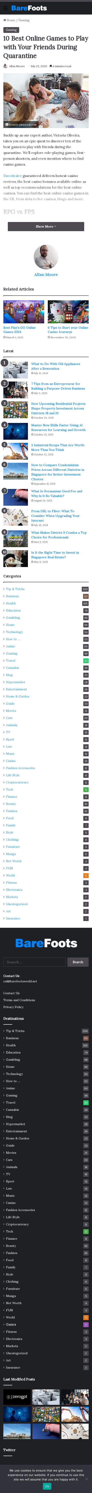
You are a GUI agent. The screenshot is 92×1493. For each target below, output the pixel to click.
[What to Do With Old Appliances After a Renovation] (15, 370)
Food (9, 818)
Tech (9, 789)
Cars (9, 718)
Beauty (11, 804)
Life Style (13, 775)
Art (8, 911)
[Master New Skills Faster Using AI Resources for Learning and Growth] (15, 431)
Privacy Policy (13, 1007)
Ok (47, 1486)
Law (9, 746)
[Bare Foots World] (29, 8)
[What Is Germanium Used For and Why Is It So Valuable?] (15, 497)
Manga (11, 854)
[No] (86, 1479)
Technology (14, 632)
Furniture (13, 847)
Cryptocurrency (17, 782)
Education (13, 610)
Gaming (24, 20)
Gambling (13, 618)
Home (10, 20)
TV (8, 732)
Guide (10, 704)
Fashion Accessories (20, 768)
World (10, 875)
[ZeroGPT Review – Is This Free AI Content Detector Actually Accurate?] (17, 1397)
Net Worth (13, 861)
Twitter (9, 1450)
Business (12, 596)
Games (11, 1324)
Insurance (13, 918)
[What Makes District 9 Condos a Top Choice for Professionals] (15, 538)
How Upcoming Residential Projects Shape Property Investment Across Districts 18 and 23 (58, 408)
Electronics (14, 890)
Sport (10, 739)
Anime (10, 646)
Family (10, 825)
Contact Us (11, 993)
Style (9, 832)
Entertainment (16, 689)
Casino (11, 761)
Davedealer (12, 176)
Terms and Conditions (19, 1000)
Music (10, 754)
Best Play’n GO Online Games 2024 (19, 330)
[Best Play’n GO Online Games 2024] (23, 311)
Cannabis (12, 668)
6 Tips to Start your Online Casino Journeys (68, 330)
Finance (11, 797)
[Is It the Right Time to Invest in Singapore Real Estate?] (15, 558)
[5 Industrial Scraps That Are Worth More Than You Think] (15, 451)
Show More (45, 226)
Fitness (11, 883)
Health (11, 603)
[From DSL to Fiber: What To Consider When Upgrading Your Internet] (15, 517)
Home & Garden (17, 696)
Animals (11, 725)
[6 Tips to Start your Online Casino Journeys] (68, 311)
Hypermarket (15, 682)
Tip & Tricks (15, 589)
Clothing (12, 840)
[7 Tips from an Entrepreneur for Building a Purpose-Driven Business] (15, 390)
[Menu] (5, 10)
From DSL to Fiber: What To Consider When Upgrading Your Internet (55, 516)
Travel (10, 661)
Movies (11, 711)
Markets (12, 897)
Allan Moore (17, 66)
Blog (9, 675)
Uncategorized (16, 904)
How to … (13, 639)
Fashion (11, 811)
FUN (9, 868)
